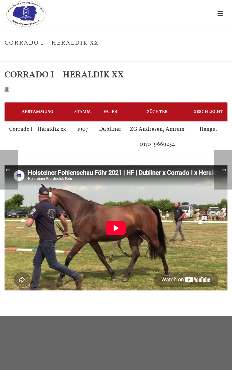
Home (153, 56)
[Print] (10, 89)
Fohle (167, 56)
